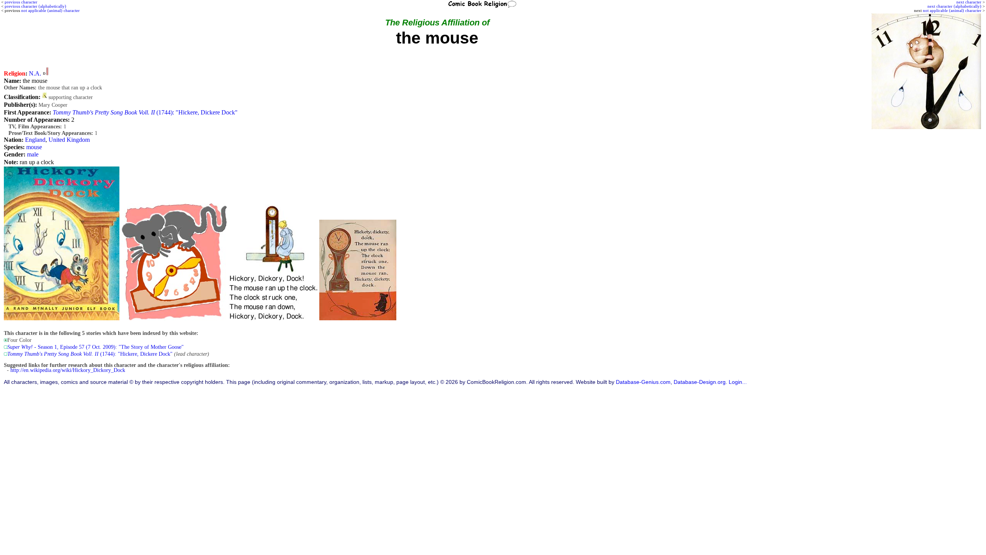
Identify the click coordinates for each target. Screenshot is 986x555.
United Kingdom (69, 139)
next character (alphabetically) (954, 6)
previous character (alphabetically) (35, 6)
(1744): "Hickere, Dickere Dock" (145, 112)
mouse (34, 147)
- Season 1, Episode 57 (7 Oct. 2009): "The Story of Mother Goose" (95, 347)
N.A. (35, 73)
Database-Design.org (700, 382)
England (35, 139)
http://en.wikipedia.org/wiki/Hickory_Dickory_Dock (67, 370)
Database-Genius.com (643, 382)
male (33, 154)
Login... (738, 382)
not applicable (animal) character (952, 10)
